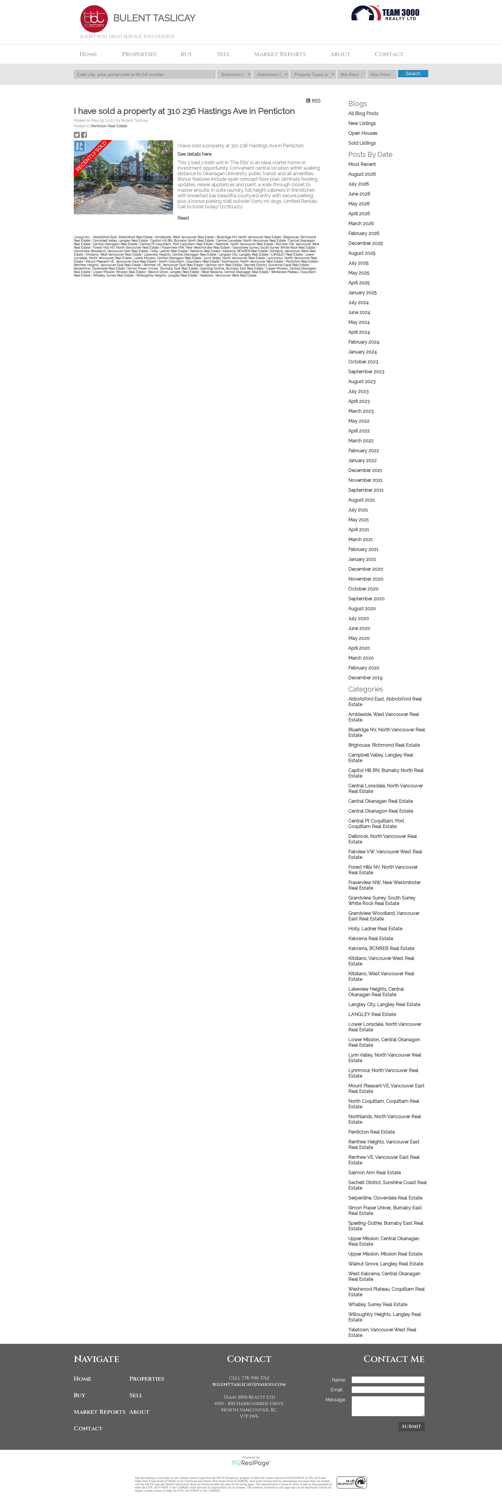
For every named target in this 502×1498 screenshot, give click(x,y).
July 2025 (358, 263)
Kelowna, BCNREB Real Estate (245, 251)
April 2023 (359, 401)
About (139, 1412)
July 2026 (358, 184)
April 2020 (359, 648)
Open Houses (363, 133)
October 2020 (363, 589)
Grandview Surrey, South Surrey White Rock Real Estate (274, 247)
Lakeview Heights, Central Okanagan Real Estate (180, 254)
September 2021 (366, 490)
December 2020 (365, 569)
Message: (335, 1399)
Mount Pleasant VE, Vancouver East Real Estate (121, 261)
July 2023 (358, 391)
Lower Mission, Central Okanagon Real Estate (168, 258)
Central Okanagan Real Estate (380, 801)
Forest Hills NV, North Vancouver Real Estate (126, 247)
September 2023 (366, 371)
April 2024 (359, 332)
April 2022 (359, 431)
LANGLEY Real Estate (287, 254)
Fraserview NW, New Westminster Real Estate (196, 247)
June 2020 (359, 628)
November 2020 (365, 579)
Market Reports (280, 54)
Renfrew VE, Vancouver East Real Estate (174, 265)
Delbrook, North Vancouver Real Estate (245, 244)
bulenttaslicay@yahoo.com (249, 1384)
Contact (389, 54)
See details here (194, 154)
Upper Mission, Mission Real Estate (119, 272)
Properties (146, 1379)
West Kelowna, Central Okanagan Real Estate (235, 272)
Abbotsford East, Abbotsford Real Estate (123, 237)
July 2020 (358, 618)
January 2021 (362, 559)
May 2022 (359, 421)
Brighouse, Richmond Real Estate (384, 745)
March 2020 (361, 658)
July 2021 (358, 510)
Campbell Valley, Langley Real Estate (121, 240)
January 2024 (362, 352)
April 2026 (359, 213)
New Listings (362, 123)
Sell (136, 1395)
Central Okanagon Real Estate (115, 244)
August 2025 (362, 253)
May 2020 (359, 638)
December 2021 (365, 470)
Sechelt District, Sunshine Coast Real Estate (277, 265)
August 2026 (362, 174)
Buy (79, 1395)
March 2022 (361, 440)
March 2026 (361, 223)
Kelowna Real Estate (205, 251)
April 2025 (359, 282)
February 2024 (363, 342)
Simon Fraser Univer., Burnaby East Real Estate (163, 268)
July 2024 (358, 302)
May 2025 (359, 273)
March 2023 (361, 411)
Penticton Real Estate (109, 125)
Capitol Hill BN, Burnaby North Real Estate (182, 240)
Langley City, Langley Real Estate (244, 254)
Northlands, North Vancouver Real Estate (253, 261)
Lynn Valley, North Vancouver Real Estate (235, 258)
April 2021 (358, 529)
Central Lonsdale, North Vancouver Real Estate (251, 240)
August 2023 (362, 381)
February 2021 (363, 549)
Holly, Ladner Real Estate (169, 251)
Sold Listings (362, 143)
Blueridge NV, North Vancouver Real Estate (249, 237)
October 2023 (363, 361)
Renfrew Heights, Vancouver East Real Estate (108, 265)
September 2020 (366, 598)
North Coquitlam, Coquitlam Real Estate (189, 261)
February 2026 (363, 233)
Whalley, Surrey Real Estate (114, 275)
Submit (411, 1426)
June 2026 (359, 194)
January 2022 (362, 460)
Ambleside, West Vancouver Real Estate (185, 237)
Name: (339, 1380)
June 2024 (359, 312)
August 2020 (362, 608)
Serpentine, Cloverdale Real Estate (100, 268)
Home (88, 54)
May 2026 (359, 203)
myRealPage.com (251, 1463)
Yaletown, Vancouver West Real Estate (228, 275)
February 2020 (363, 668)
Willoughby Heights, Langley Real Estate (167, 275)
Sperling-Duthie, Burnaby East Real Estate (232, 268)
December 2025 (365, 243)
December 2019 (365, 677)
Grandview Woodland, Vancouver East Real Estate (111, 251)
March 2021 (360, 539)
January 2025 (362, 292)
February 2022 (363, 450)
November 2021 (365, 480)
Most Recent (362, 164)
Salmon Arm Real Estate (224, 265)
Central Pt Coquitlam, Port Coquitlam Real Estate (177, 244)
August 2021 (361, 500)
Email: (337, 1390)
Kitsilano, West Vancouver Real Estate (114, 254)
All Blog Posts (363, 113)
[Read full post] (123, 177)
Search (413, 73)
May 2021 (358, 519)
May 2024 (359, 322)
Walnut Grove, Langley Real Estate (174, 272)
